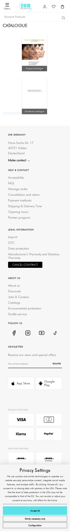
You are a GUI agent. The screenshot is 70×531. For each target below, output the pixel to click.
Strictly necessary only (35, 518)
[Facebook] (14, 333)
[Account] (45, 7)
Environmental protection (24, 308)
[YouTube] (41, 333)
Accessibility (16, 177)
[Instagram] (28, 333)
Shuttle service (17, 314)
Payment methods (19, 200)
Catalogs (14, 302)
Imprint (12, 237)
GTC (11, 243)
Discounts (14, 291)
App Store (23, 383)
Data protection (18, 248)
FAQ (11, 183)
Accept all (35, 510)
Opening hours (18, 212)
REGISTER (57, 363)
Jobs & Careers (18, 297)
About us (14, 285)
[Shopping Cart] (62, 7)
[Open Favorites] (54, 7)
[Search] (63, 18)
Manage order (18, 189)
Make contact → (19, 160)
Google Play (49, 383)
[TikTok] (55, 333)
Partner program (19, 217)
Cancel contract (25, 264)
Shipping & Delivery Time (25, 206)
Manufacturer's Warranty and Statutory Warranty (33, 256)
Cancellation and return (24, 194)
